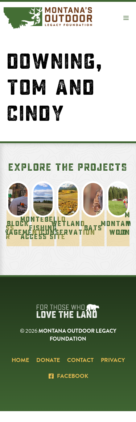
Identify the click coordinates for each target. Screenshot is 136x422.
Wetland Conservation (68, 228)
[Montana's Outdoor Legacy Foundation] (48, 18)
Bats (93, 228)
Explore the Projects (68, 167)
